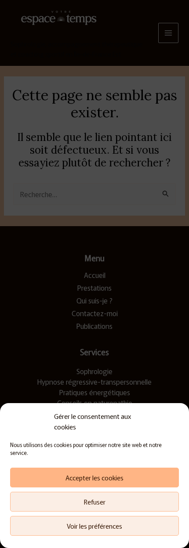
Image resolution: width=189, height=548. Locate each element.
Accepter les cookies (94, 477)
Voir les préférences (94, 525)
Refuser (94, 501)
